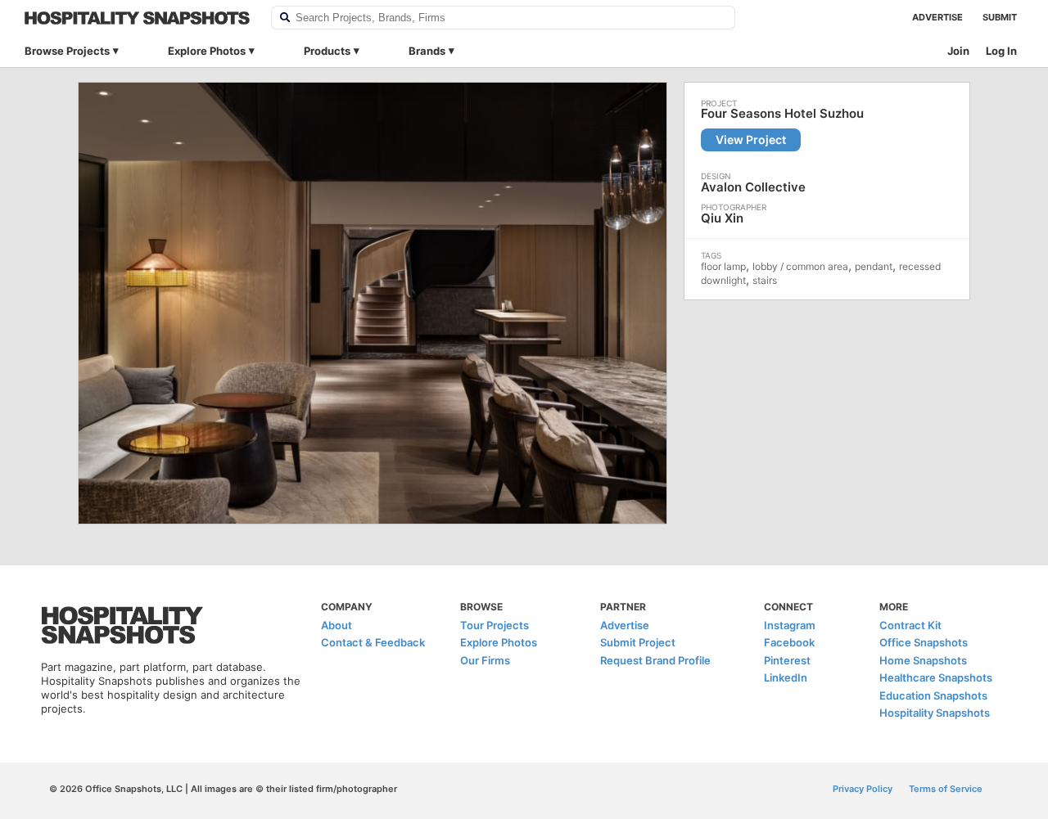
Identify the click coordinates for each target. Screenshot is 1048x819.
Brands (427, 50)
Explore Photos (207, 50)
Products (327, 50)
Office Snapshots (923, 642)
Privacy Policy (862, 788)
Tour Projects (494, 625)
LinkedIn (785, 677)
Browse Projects (67, 50)
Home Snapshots (923, 660)
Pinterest (787, 660)
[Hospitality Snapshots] (137, 18)
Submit (999, 17)
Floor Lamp (723, 266)
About (336, 625)
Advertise (937, 17)
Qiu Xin (722, 218)
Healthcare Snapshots (935, 677)
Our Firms (485, 660)
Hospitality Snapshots (934, 712)
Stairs (764, 280)
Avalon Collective (753, 187)
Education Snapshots (933, 695)
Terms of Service (945, 788)
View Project (751, 139)
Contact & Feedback (373, 642)
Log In (1001, 50)
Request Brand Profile (655, 660)
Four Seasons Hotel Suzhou (782, 113)
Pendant (873, 266)
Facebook (789, 642)
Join (958, 50)
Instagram (789, 625)
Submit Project (637, 642)
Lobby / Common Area (800, 266)
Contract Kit (910, 625)
